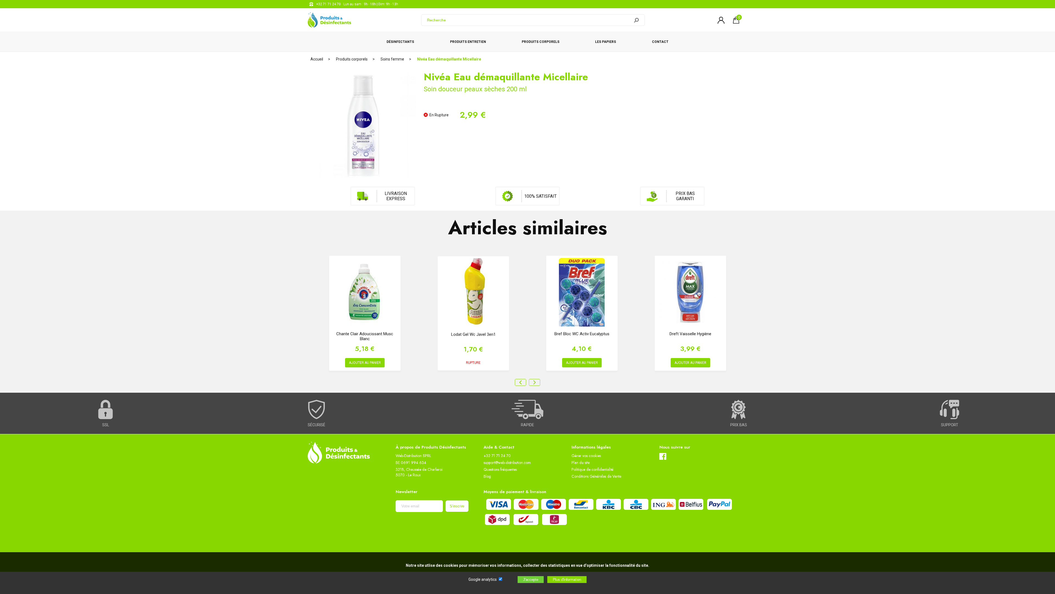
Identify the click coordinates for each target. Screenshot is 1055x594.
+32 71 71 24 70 (328, 4)
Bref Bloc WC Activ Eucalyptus (581, 333)
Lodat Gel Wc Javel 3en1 (473, 334)
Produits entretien (468, 42)
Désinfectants (400, 42)
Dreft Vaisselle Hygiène (690, 333)
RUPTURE (473, 363)
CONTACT (660, 42)
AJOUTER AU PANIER (365, 363)
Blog (487, 476)
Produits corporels (540, 42)
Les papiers (605, 42)
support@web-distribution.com (507, 462)
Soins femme (392, 59)
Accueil (316, 59)
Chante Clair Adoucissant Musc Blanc (364, 336)
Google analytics (482, 579)
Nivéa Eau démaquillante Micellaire (449, 59)
